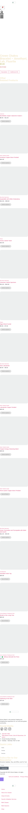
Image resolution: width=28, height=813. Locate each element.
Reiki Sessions (5, 805)
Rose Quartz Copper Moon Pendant (10, 490)
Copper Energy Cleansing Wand (9, 449)
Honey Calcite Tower (6, 240)
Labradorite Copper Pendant (8, 407)
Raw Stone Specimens (4, 197)
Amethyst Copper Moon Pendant (9, 157)
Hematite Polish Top (5, 573)
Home (2, 747)
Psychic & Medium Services (8, 799)
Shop (2, 809)
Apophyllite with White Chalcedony (10, 199)
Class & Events (5, 796)
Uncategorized (3, 571)
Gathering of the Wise (6, 698)
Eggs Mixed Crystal (5, 324)
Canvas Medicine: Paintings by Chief (7, 613)
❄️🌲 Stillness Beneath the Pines (9, 657)
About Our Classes (6, 792)
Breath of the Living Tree (7, 615)
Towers (1, 238)
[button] (1, 10)
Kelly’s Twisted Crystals (4, 155)
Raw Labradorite (4, 365)
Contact (3, 750)
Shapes (1, 322)
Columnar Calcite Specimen (8, 282)
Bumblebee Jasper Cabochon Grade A (11, 115)
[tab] (4, 71)
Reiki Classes (5, 802)
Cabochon (2, 113)
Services (3, 753)
